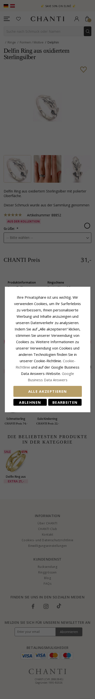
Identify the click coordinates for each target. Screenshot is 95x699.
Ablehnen (30, 402)
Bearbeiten (65, 402)
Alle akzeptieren (47, 391)
